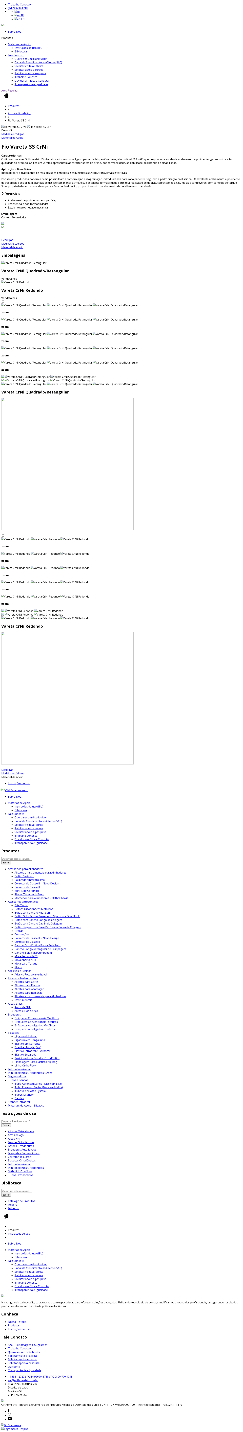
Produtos (14, 106)
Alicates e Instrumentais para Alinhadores (40, 872)
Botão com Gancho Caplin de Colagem (38, 923)
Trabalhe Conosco (19, 4)
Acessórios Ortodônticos (23, 901)
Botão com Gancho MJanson (32, 912)
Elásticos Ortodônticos (22, 1160)
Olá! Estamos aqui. (16, 790)
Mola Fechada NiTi (26, 956)
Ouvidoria (14, 1366)
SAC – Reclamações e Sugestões (27, 1345)
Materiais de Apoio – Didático (26, 1105)
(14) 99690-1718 (18, 8)
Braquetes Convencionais (24, 1153)
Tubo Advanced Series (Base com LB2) (38, 1084)
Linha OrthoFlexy (25, 1065)
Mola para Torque (26, 963)
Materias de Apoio (19, 44)
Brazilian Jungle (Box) (28, 1047)
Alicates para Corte (26, 982)
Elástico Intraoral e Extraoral (32, 1051)
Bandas (19, 1098)
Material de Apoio (12, 137)
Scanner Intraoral (19, 1102)
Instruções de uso (19, 1233)
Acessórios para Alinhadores (25, 869)
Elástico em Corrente (27, 1043)
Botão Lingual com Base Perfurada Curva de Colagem (48, 927)
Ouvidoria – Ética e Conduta (32, 80)
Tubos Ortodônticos (20, 1175)
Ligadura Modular (26, 1036)
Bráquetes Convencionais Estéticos (36, 1022)
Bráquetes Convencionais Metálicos (37, 1018)
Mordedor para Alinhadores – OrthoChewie (41, 898)
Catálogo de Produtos (21, 1201)
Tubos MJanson (24, 1094)
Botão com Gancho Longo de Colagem (38, 920)
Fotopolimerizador (19, 1069)
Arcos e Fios (15, 1003)
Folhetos (13, 1208)
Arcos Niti (14, 1138)
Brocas (19, 931)
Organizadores (17, 1076)
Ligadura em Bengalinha (30, 1040)
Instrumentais (23, 1000)
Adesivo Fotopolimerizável (31, 974)
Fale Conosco (16, 55)
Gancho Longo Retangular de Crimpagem (40, 949)
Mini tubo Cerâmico (27, 891)
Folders (12, 1204)
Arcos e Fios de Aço (19, 113)
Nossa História (17, 1322)
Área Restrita (9, 90)
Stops (18, 967)
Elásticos (13, 1033)
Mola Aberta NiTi (25, 960)
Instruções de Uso (19, 783)
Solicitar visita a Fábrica (29, 66)
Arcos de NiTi (23, 1007)
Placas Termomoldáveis (29, 894)
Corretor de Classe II (27, 887)
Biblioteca (21, 51)
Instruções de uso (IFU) (29, 48)
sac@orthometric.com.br (23, 1380)
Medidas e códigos (12, 134)
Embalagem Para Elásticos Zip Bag (36, 1062)
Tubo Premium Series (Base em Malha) (39, 1087)
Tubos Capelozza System (30, 1091)
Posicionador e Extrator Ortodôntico (37, 1058)
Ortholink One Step (20, 1171)
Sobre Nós (14, 31)
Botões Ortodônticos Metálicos (34, 909)
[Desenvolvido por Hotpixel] (15, 1429)
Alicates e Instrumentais (23, 978)
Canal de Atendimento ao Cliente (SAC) (38, 62)
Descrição (7, 240)
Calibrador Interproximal (30, 880)
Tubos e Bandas (18, 1080)
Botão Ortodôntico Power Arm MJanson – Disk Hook (47, 916)
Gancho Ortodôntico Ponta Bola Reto (38, 945)
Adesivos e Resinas (19, 971)
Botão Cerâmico (24, 876)
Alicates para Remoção (28, 992)
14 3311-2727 (16, 1376)
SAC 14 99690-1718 (37, 1376)
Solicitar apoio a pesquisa (30, 73)
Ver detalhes (9, 278)
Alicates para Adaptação (29, 989)
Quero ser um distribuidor (31, 59)
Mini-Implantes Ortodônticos (26, 1168)
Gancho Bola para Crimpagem (33, 952)
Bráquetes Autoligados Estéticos (35, 1029)
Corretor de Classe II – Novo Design (37, 883)
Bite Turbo (21, 905)
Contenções (22, 934)
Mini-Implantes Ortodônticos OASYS (30, 1073)
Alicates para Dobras (27, 985)
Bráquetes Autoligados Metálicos (35, 1025)
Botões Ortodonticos (21, 1146)
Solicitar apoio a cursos (29, 69)
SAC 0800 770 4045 (60, 1376)
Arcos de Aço (16, 1135)
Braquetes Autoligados (22, 1149)
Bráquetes (14, 1014)
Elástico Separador (26, 1054)
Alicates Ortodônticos (21, 1131)
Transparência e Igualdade (31, 84)
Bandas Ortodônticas (21, 1142)
